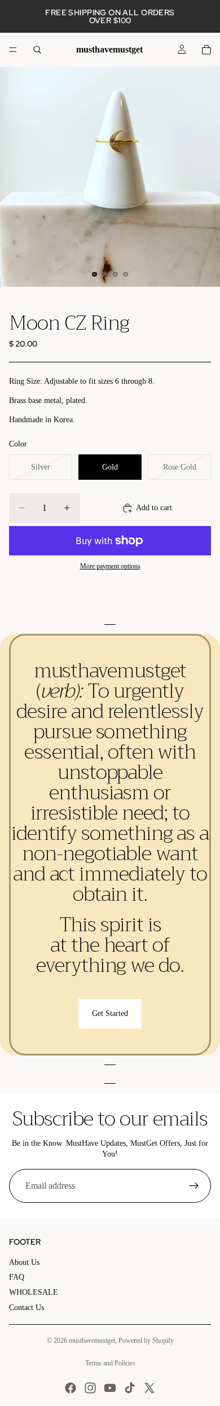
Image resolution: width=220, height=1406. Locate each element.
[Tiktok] (130, 1388)
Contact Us (26, 1307)
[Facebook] (70, 1388)
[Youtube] (110, 1388)
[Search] (37, 49)
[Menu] (13, 50)
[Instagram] (90, 1388)
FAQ (16, 1277)
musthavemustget (92, 1340)
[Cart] (206, 49)
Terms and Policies (110, 1363)
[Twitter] (149, 1388)
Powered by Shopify (146, 1340)
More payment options (110, 566)
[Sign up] (194, 1186)
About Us (24, 1262)
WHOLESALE (33, 1292)
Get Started (110, 1013)
